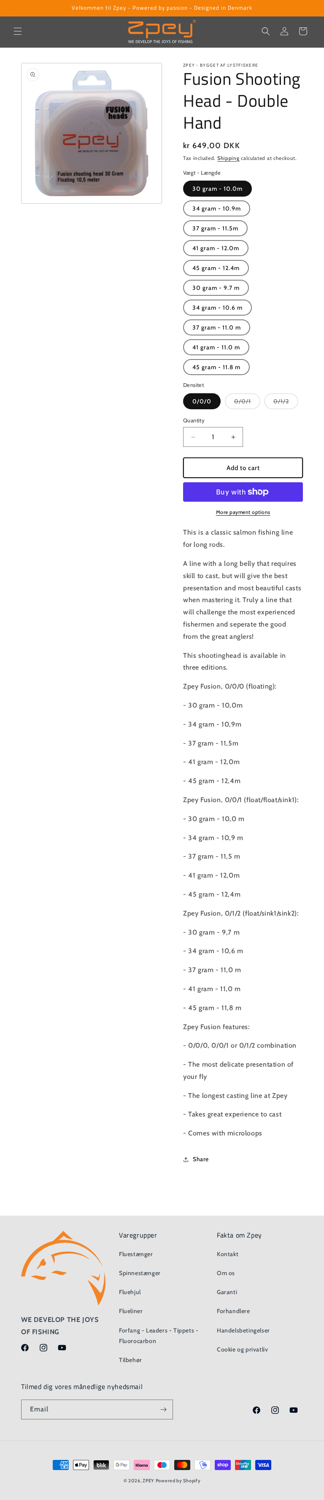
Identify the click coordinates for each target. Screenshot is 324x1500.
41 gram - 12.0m (215, 248)
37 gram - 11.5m (215, 228)
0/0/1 (247, 403)
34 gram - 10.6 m (217, 307)
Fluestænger (136, 1254)
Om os (226, 1273)
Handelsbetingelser (243, 1330)
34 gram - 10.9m (216, 208)
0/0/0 (201, 401)
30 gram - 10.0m (217, 188)
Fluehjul (130, 1292)
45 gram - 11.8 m (216, 367)
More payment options (243, 512)
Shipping (228, 158)
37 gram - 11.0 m (216, 327)
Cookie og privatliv (242, 1349)
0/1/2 (285, 403)
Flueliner (131, 1311)
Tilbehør (130, 1360)
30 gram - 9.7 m (216, 288)
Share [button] (201, 1159)
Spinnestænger (140, 1273)
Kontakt (227, 1254)
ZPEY (148, 1481)
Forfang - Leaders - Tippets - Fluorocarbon (158, 1336)
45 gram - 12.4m (216, 268)
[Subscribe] (163, 1409)
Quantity (194, 420)
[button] (17, 31)
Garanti (227, 1292)
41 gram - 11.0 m (216, 347)
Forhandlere (233, 1311)
